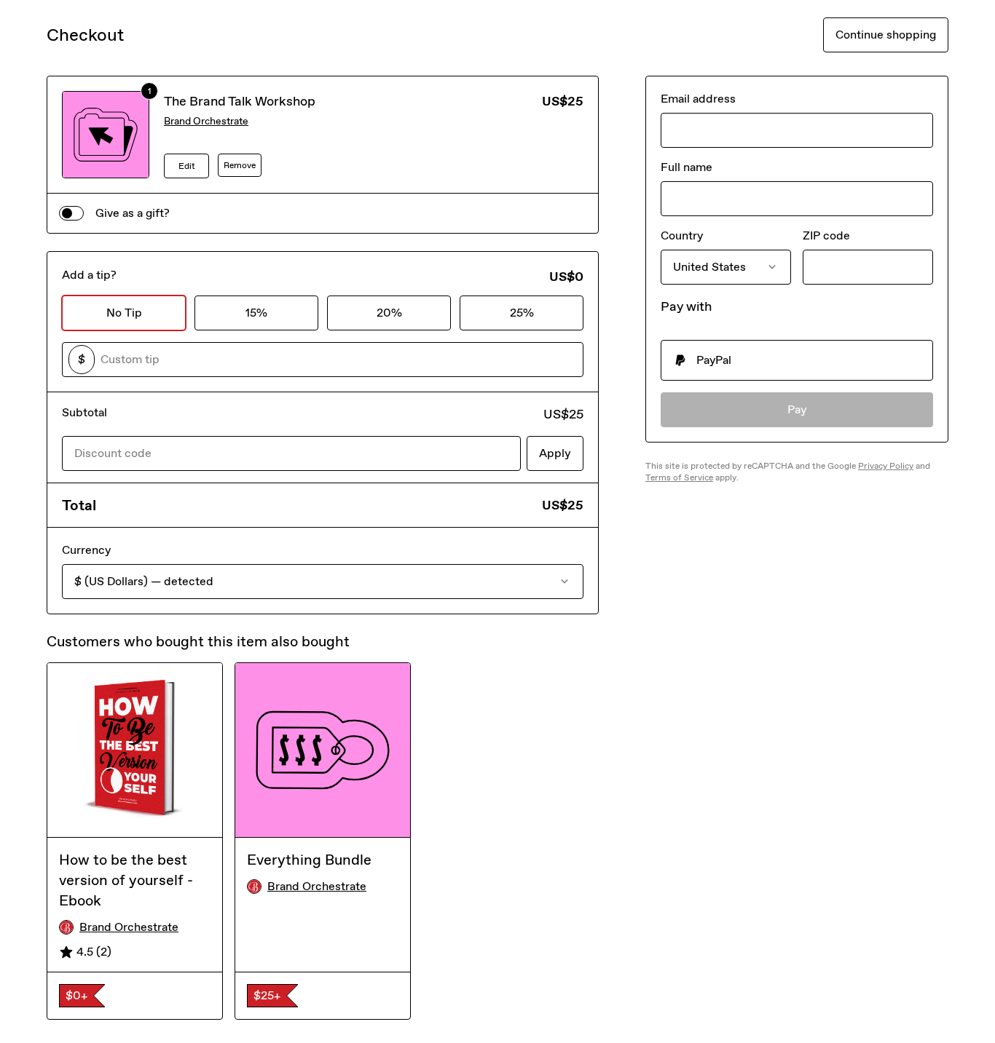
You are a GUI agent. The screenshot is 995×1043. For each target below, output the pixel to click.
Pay (797, 409)
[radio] (797, 360)
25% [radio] (522, 313)
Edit (186, 166)
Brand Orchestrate (206, 121)
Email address (698, 99)
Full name (686, 167)
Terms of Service (679, 477)
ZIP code (826, 235)
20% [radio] (389, 313)
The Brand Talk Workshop (239, 101)
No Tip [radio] (124, 313)
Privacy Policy (885, 466)
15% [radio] (256, 313)
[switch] (71, 213)
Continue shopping (885, 34)
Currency (86, 550)
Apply (555, 453)
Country (682, 235)
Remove (240, 165)
